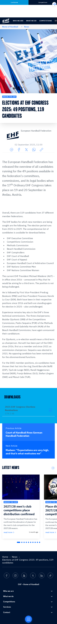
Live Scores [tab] (14, 2)
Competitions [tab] (42, 2)
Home (5, 556)
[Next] (54, 4)
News (26, 26)
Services (7, 607)
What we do (31, 21)
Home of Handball (10, 26)
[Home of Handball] (28, 619)
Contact (6, 612)
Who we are (18, 21)
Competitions (45, 21)
